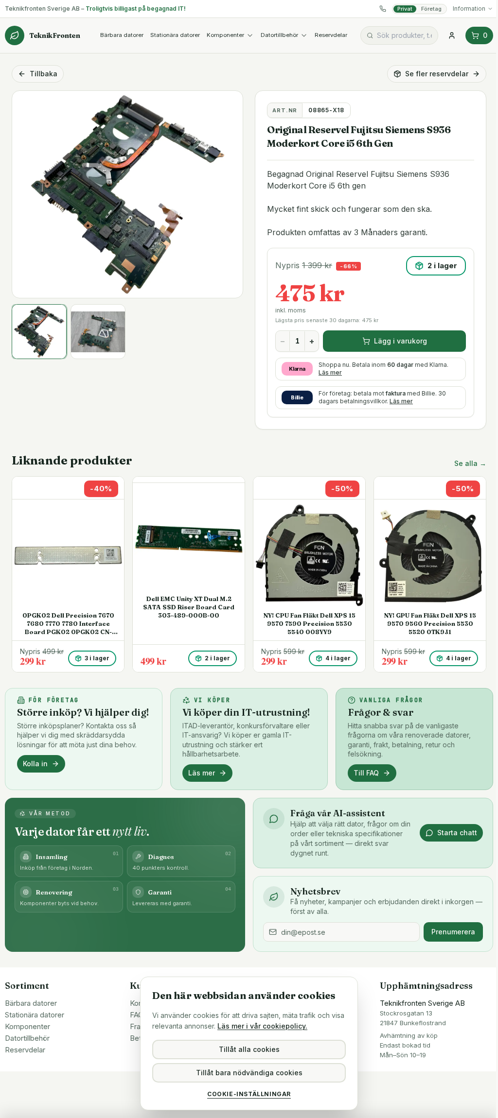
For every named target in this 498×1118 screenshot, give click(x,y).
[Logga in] (452, 35)
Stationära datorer (175, 35)
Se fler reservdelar (436, 73)
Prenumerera (453, 932)
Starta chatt (457, 832)
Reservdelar (331, 35)
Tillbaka (43, 73)
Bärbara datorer (121, 35)
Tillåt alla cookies (249, 1049)
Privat (404, 8)
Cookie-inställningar (249, 1094)
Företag (431, 8)
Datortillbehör (279, 35)
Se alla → (470, 463)
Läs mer (330, 372)
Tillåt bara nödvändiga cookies (249, 1072)
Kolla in (35, 763)
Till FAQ (366, 773)
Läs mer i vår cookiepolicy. (262, 1026)
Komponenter (225, 35)
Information (469, 8)
